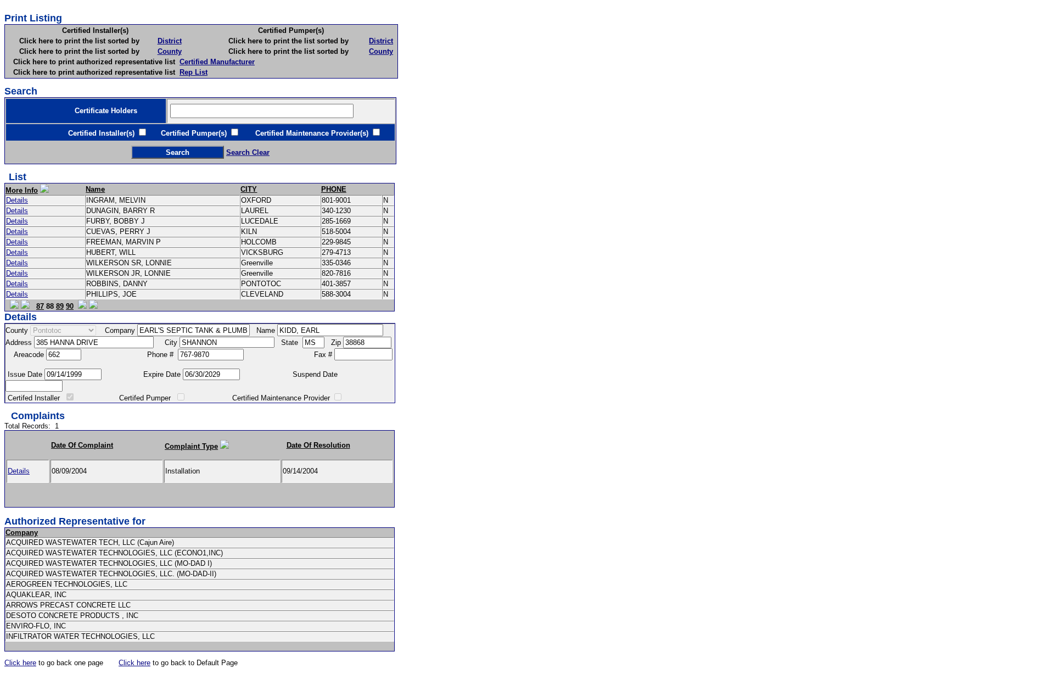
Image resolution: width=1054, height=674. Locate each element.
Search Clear (248, 152)
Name (95, 189)
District (170, 41)
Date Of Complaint (82, 445)
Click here (20, 663)
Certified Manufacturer (217, 62)
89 (60, 306)
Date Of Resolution (318, 445)
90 (70, 306)
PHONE (333, 189)
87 (40, 306)
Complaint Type (191, 446)
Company (21, 532)
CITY (248, 189)
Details (17, 200)
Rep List (194, 72)
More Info (21, 190)
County (170, 51)
